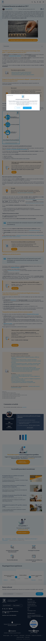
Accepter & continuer (27, 107)
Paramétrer (19, 107)
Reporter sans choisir (10, 95)
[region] (23, 102)
